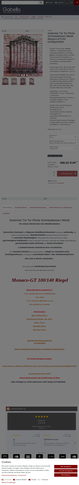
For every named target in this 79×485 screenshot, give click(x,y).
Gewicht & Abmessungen (38, 207)
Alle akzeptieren (66, 466)
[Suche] (40, 2)
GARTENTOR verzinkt (51, 439)
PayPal (34, 479)
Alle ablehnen (65, 475)
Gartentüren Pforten (24, 16)
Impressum (22, 475)
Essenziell (8, 479)
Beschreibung (7, 207)
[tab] (8, 208)
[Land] (67, 2)
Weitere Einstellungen (9, 482)
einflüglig (33, 16)
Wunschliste (53, 181)
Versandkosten (60, 183)
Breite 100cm (48, 16)
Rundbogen (40, 16)
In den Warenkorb (66, 173)
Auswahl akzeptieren (66, 471)
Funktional (44, 479)
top (14, 439)
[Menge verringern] (54, 175)
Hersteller (6, 213)
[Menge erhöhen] (54, 172)
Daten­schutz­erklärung (9, 475)
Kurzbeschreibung (21, 207)
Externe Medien (21, 479)
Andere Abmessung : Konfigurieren (60, 207)
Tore (16, 16)
